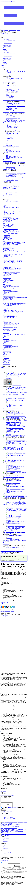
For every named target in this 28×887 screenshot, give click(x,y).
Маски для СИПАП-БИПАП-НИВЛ (11, 233)
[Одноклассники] (3, 607)
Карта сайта (5, 848)
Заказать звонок (4, 33)
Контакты (5, 50)
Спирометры (6, 294)
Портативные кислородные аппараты (11, 209)
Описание (3, 616)
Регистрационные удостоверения (13, 41)
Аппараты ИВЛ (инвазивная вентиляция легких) (14, 242)
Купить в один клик (9, 611)
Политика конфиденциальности (8, 879)
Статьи (4, 44)
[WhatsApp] (10, 607)
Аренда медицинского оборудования (11, 272)
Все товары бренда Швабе (9, 818)
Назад (7, 70)
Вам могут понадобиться (6, 811)
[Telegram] (14, 607)
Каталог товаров (8, 551)
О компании (6, 39)
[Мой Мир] (5, 607)
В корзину (3, 611)
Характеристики (8, 616)
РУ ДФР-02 (3, 791)
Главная (2, 551)
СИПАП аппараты (7, 217)
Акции (4, 839)
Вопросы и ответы (7, 45)
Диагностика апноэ (7, 43)
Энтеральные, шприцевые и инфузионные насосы (14, 303)
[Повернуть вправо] (15, 671)
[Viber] (8, 607)
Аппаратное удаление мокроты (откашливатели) (14, 254)
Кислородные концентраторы (9, 310)
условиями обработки (13, 807)
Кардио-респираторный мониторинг (11, 288)
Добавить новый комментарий (7, 795)
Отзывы (14, 616)
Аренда (4, 49)
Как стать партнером (10, 40)
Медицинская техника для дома (10, 329)
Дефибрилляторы (4, 552)
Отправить (3, 809)
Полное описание (4, 602)
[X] (7, 607)
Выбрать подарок (4, 615)
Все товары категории (8, 817)
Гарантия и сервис (7, 46)
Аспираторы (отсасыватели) (9, 264)
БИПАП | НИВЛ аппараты (9, 224)
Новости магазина (6, 862)
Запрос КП (3, 603)
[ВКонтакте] (1, 607)
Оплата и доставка (7, 47)
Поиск (14, 32)
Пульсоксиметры (7, 322)
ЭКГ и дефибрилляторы (8, 282)
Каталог (2, 65)
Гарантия (5, 853)
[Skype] (12, 607)
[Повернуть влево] (13, 671)
